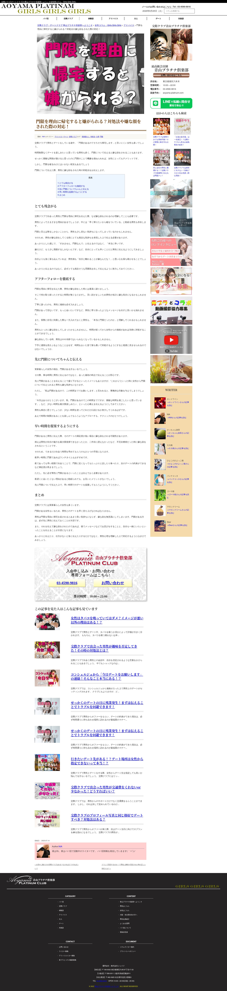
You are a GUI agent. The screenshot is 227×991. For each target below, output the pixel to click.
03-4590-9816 (67, 583)
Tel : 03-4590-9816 (182, 6)
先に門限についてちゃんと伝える (73, 189)
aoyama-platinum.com (173, 92)
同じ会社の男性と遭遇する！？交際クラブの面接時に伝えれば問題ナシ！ (161, 171)
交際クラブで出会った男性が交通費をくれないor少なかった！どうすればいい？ (106, 789)
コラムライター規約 (127, 947)
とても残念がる (65, 182)
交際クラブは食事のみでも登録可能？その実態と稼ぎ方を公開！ (161, 140)
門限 (101, 136)
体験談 (91, 18)
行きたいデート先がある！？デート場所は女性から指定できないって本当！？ (107, 760)
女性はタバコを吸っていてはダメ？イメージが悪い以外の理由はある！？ (107, 620)
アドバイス (113, 18)
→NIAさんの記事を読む (177, 417)
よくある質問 (124, 923)
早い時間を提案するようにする (72, 191)
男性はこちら (124, 906)
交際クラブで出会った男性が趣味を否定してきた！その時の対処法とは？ (104, 648)
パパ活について (125, 927)
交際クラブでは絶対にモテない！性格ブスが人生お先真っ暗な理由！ (181, 171)
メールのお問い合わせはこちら (156, 6)
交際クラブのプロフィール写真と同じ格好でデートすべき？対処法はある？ (107, 817)
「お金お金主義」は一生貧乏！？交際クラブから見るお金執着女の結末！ (181, 140)
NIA (43, 136)
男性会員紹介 (124, 919)
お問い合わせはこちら (171, 75)
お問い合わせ (113, 583)
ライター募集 (63, 951)
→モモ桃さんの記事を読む (178, 448)
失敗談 (181, 18)
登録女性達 (124, 932)
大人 (136, 18)
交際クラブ (68, 18)
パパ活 (46, 18)
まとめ (61, 194)
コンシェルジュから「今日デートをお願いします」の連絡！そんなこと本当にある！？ (107, 676)
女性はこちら (124, 910)
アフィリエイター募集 (67, 955)
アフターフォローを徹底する (71, 185)
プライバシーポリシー (128, 951)
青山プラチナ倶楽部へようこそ (131, 901)
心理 (97, 136)
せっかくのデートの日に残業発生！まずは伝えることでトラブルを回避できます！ (107, 704)
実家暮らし (86, 136)
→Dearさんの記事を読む (177, 525)
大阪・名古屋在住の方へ (128, 914)
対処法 (93, 136)
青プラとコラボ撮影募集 (67, 960)
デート (158, 18)
